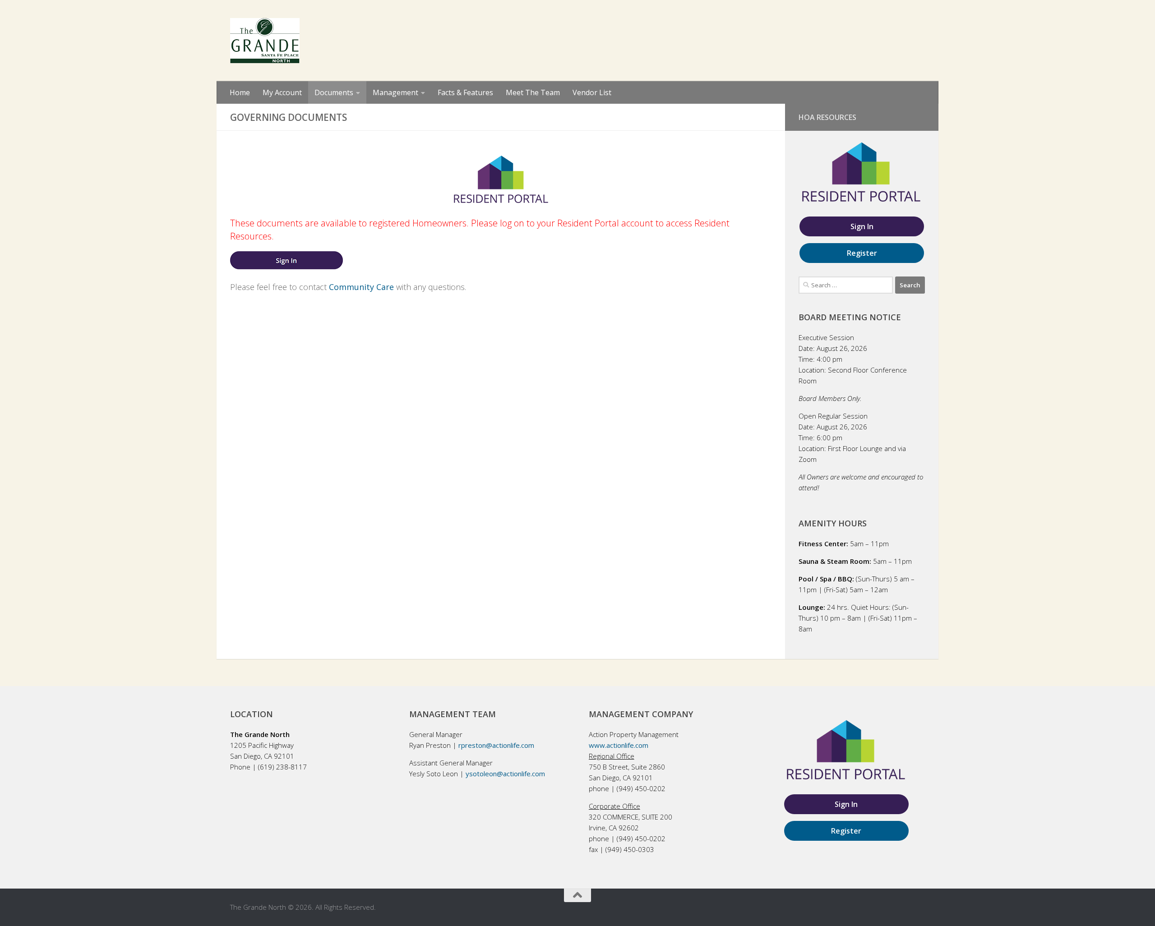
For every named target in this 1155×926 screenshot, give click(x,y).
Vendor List (592, 92)
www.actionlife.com (618, 745)
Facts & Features (465, 92)
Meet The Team (533, 92)
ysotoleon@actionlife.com (505, 773)
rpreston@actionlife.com (496, 745)
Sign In (861, 226)
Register (862, 253)
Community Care (361, 286)
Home (240, 92)
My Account (282, 92)
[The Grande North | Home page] (265, 40)
